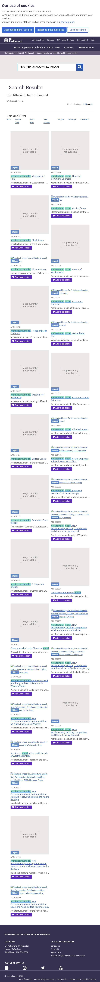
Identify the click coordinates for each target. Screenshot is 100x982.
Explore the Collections (33, 47)
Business (50, 40)
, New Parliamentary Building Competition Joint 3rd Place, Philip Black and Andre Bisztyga (30, 795)
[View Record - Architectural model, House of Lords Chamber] (30, 323)
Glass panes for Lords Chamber (30, 648)
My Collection (87, 47)
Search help (56, 952)
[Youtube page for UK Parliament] (61, 968)
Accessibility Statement (44, 979)
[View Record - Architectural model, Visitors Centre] (30, 451)
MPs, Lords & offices (65, 40)
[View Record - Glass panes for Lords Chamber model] (30, 640)
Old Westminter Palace (66, 592)
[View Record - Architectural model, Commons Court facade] (30, 512)
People (61, 119)
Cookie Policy (75, 979)
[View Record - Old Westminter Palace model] (70, 584)
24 (86, 104)
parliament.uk (37, 40)
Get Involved (82, 40)
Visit (92, 40)
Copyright (55, 949)
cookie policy (67, 22)
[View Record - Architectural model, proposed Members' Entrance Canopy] (70, 483)
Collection (84, 119)
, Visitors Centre (28, 459)
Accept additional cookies (18, 29)
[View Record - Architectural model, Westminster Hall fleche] (30, 387)
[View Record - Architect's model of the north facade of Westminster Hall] (30, 745)
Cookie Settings (89, 979)
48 (89, 104)
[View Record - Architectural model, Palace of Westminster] (70, 261)
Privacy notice (62, 979)
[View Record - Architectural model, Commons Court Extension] (70, 389)
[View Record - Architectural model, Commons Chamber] (70, 293)
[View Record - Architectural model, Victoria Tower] (30, 261)
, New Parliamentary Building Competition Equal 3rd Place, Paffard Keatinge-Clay (70, 666)
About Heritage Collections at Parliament (68, 956)
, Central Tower (68, 208)
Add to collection (22, 186)
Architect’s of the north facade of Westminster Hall (29, 754)
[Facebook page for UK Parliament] (7, 968)
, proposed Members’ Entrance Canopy (66, 492)
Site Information (25, 979)
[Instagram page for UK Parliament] (25, 968)
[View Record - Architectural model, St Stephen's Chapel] (30, 576)
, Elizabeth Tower (69, 429)
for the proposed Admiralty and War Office (69, 460)
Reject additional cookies (50, 29)
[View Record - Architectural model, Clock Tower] (30, 232)
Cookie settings (78, 29)
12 (83, 104)
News (57, 47)
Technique (72, 119)
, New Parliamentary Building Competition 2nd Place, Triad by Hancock (69, 528)
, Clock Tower (27, 240)
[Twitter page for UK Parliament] (43, 968)
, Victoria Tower (28, 269)
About (50, 47)
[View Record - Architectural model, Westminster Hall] (30, 168)
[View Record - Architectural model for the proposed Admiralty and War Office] (70, 450)
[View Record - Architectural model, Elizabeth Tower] (70, 421)
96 (91, 104)
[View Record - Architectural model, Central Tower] (70, 200)
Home (17, 47)
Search (70, 47)
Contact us (55, 946)
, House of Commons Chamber (66, 177)
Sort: (9, 119)
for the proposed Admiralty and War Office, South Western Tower (29, 683)
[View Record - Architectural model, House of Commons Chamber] (70, 168)
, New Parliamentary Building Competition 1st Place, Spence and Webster (28, 721)
